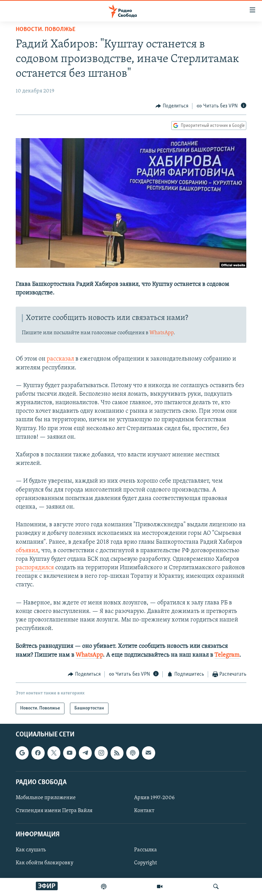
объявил (27, 551)
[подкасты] (103, 886)
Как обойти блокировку (44, 863)
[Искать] (216, 886)
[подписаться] (148, 753)
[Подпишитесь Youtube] (69, 753)
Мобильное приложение (46, 798)
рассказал (61, 359)
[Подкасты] (132, 753)
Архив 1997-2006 (154, 798)
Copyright (145, 863)
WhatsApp (161, 333)
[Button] (172, 106)
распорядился (35, 568)
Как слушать (31, 850)
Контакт (144, 810)
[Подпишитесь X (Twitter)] (53, 753)
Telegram (227, 655)
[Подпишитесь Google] (22, 753)
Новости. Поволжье (45, 30)
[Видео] (159, 886)
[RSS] (117, 753)
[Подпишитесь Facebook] (37, 753)
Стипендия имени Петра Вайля (54, 810)
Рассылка (145, 850)
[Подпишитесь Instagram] (100, 753)
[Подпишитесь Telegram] (85, 753)
